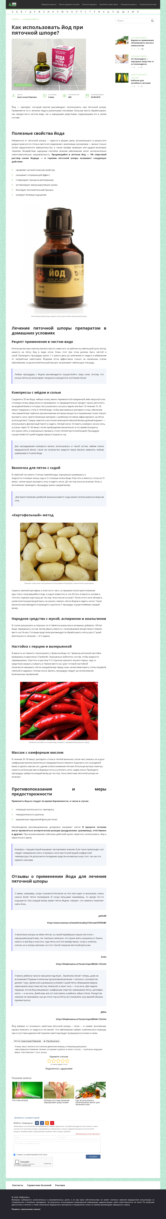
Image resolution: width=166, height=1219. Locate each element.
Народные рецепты (49, 4)
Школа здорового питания (69, 4)
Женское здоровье (89, 4)
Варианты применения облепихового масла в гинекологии (142, 43)
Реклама (60, 1185)
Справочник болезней (39, 1185)
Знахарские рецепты (129, 4)
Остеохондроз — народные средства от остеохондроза (142, 61)
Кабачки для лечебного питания (141, 81)
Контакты (17, 1185)
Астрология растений (148, 4)
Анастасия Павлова (31, 1041)
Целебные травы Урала (109, 4)
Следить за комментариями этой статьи (31, 1155)
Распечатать (52, 1041)
